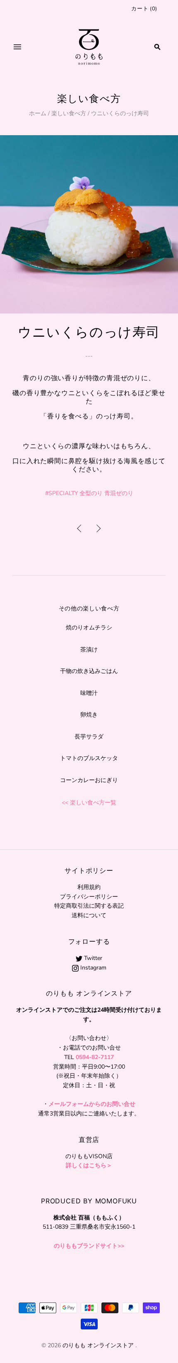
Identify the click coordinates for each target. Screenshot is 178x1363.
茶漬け (89, 650)
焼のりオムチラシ (89, 628)
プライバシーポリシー (89, 897)
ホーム (37, 113)
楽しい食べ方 (68, 113)
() (144, 8)
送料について (89, 915)
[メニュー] (17, 47)
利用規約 (89, 887)
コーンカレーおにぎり (89, 780)
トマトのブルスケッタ (89, 758)
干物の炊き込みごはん (89, 671)
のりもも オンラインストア (98, 1345)
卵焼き (89, 715)
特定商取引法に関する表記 (89, 906)
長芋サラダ (89, 737)
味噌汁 (89, 693)
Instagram (92, 968)
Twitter (92, 958)
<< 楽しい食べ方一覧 (89, 803)
